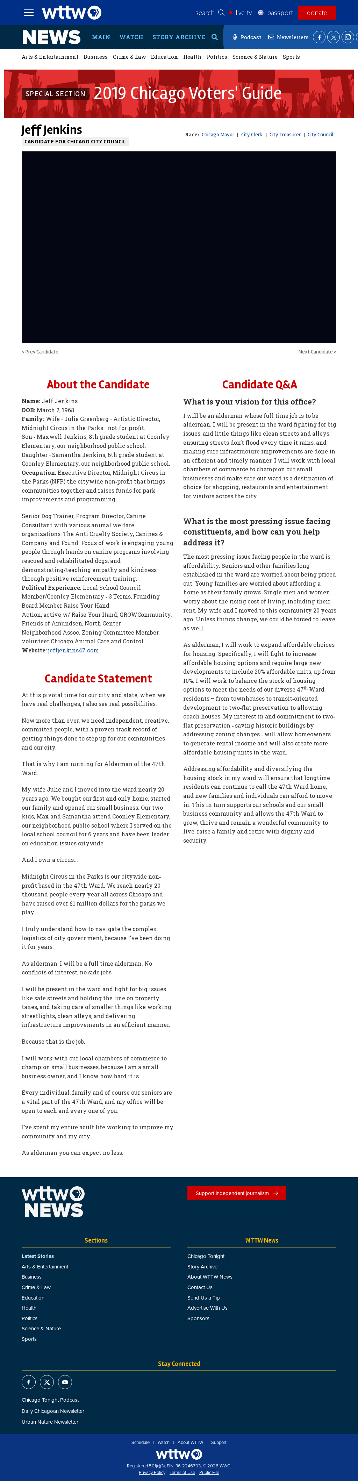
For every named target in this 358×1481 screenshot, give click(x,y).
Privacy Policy (152, 1472)
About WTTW (190, 1442)
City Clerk (252, 134)
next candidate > (317, 351)
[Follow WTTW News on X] (333, 37)
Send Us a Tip (203, 1297)
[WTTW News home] (51, 37)
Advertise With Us (207, 1307)
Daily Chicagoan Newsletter (53, 1411)
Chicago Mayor (218, 134)
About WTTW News (209, 1276)
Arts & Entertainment (50, 56)
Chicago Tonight (205, 1256)
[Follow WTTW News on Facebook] (319, 37)
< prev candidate (40, 351)
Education (164, 56)
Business (96, 56)
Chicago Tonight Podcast (50, 1399)
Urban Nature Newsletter (50, 1421)
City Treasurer (285, 134)
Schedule (140, 1442)
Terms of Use (182, 1472)
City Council (321, 134)
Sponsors (198, 1318)
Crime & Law (129, 56)
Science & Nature (255, 56)
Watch (131, 37)
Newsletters (293, 37)
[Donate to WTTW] (179, 1454)
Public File (209, 1472)
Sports (291, 56)
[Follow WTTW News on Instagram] (348, 37)
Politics (217, 56)
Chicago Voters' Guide (188, 93)
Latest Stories (38, 1256)
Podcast (251, 37)
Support (219, 1442)
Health (192, 56)
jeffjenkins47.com (73, 650)
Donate (317, 12)
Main (101, 37)
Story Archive (178, 37)
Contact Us (200, 1287)
